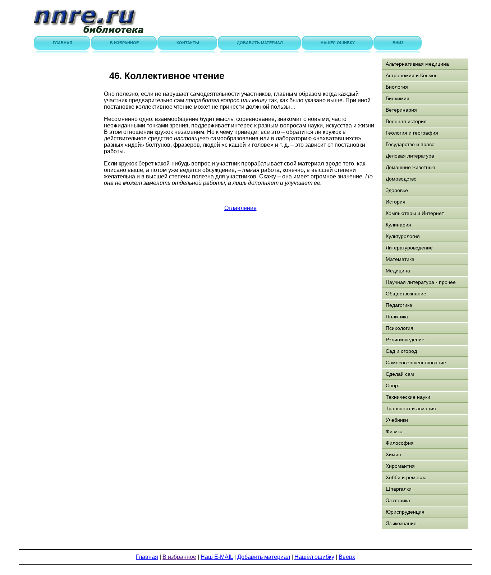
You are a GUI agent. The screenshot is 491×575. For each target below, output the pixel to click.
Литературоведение (409, 248)
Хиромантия (400, 466)
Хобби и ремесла (406, 477)
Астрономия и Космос (411, 75)
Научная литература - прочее (421, 282)
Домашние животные (410, 167)
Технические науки (408, 397)
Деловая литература (410, 156)
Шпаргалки (399, 489)
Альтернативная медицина (417, 64)
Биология (397, 87)
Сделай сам (400, 374)
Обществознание (406, 293)
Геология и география (412, 133)
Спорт (393, 385)
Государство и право (410, 144)
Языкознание (401, 523)
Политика (397, 316)
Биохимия (397, 98)
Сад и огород (401, 351)
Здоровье (397, 190)
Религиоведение (405, 339)
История (395, 202)
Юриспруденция (405, 512)
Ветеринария (401, 110)
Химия (393, 454)
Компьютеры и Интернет (415, 213)
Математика (400, 259)
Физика (394, 431)
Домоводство (401, 179)
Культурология (403, 236)
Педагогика (399, 305)
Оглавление (240, 208)
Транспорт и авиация (411, 408)
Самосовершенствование (416, 362)
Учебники (397, 420)
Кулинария (398, 225)
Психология (399, 328)
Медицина (398, 271)
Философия (400, 443)
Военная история (406, 121)
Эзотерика (398, 500)
